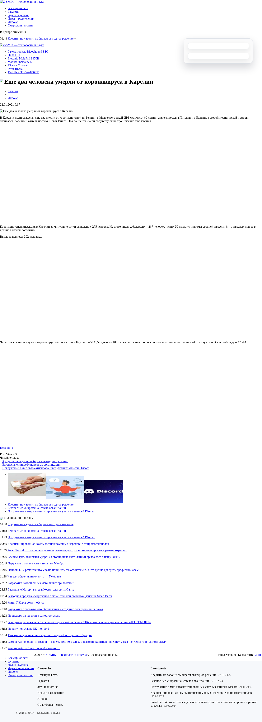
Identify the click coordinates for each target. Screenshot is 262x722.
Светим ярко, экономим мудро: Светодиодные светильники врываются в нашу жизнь (64, 556)
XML (258, 654)
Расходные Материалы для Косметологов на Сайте (41, 589)
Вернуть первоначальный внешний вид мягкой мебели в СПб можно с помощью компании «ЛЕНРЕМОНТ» (79, 622)
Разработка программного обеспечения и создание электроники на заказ (55, 609)
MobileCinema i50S (20, 62)
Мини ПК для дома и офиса (26, 602)
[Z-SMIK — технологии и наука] (22, 1)
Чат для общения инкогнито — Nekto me (34, 576)
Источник (6, 447)
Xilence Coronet (18, 65)
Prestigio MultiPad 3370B (23, 58)
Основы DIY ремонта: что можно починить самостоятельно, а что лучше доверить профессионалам (73, 570)
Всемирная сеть (18, 8)
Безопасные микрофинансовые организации (31, 464)
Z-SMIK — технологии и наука (66, 654)
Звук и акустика (18, 15)
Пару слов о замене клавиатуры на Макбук (36, 563)
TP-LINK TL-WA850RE (23, 72)
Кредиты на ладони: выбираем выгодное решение (40, 38)
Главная (13, 91)
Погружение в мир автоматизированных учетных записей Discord (45, 468)
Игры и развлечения (21, 18)
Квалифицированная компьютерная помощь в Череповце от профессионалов (58, 543)
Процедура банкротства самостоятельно (34, 615)
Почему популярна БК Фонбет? (28, 628)
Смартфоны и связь (20, 25)
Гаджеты (13, 11)
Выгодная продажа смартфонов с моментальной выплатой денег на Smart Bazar (60, 596)
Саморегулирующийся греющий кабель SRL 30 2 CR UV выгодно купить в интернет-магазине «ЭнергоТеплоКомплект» (87, 641)
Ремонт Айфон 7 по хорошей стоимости (34, 648)
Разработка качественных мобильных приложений (41, 583)
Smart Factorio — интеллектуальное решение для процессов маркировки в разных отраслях (67, 550)
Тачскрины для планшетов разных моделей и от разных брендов (50, 635)
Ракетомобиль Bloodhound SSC (28, 51)
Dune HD (14, 55)
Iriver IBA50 (15, 68)
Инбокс (13, 22)
